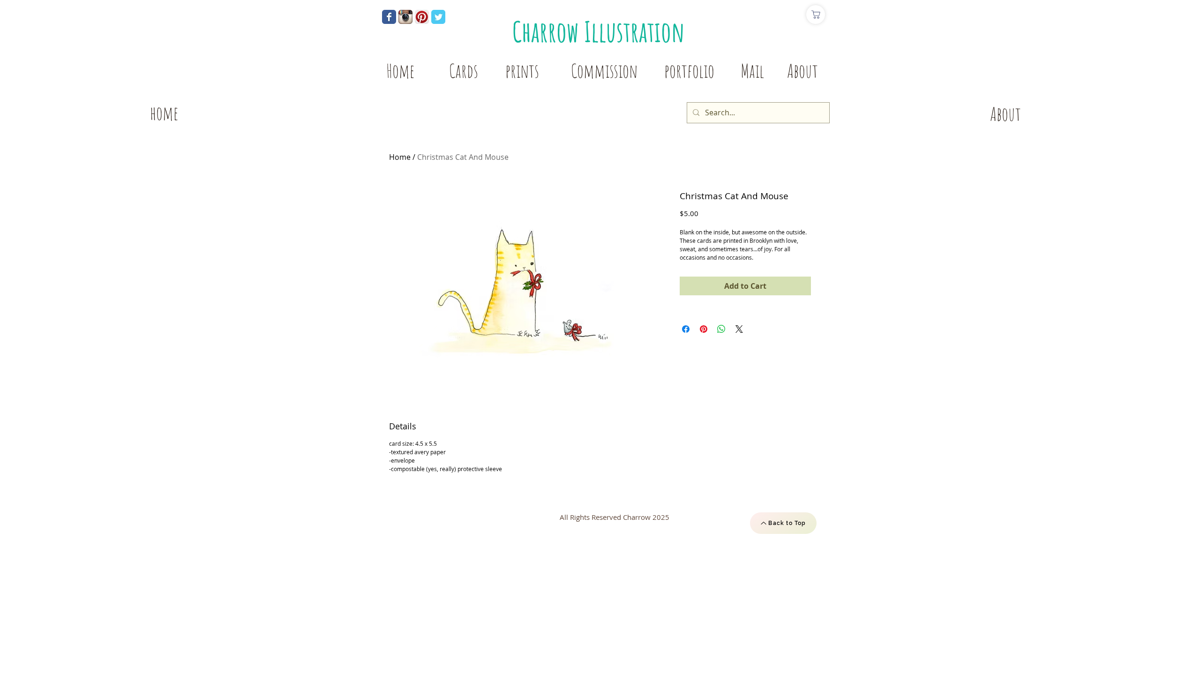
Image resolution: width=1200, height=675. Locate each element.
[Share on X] (739, 329)
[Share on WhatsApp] (721, 329)
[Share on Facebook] (685, 329)
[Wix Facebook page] (389, 17)
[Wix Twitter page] (438, 17)
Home (400, 157)
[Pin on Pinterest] (703, 329)
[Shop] (815, 14)
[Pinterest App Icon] (422, 17)
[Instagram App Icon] (405, 17)
